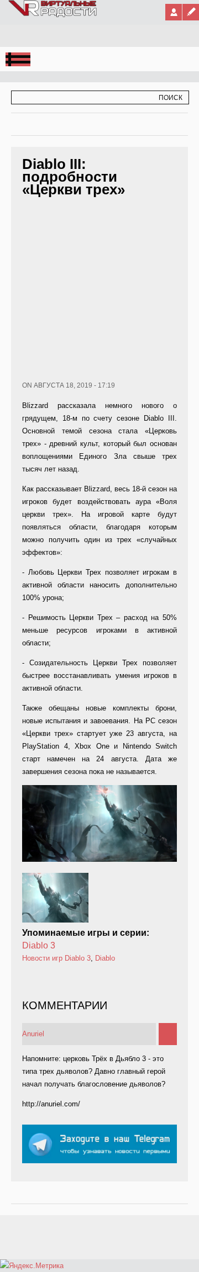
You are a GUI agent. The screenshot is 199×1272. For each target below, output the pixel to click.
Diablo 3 (38, 945)
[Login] (173, 12)
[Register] (190, 12)
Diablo (105, 958)
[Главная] (53, 15)
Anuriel (33, 1034)
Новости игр (42, 958)
